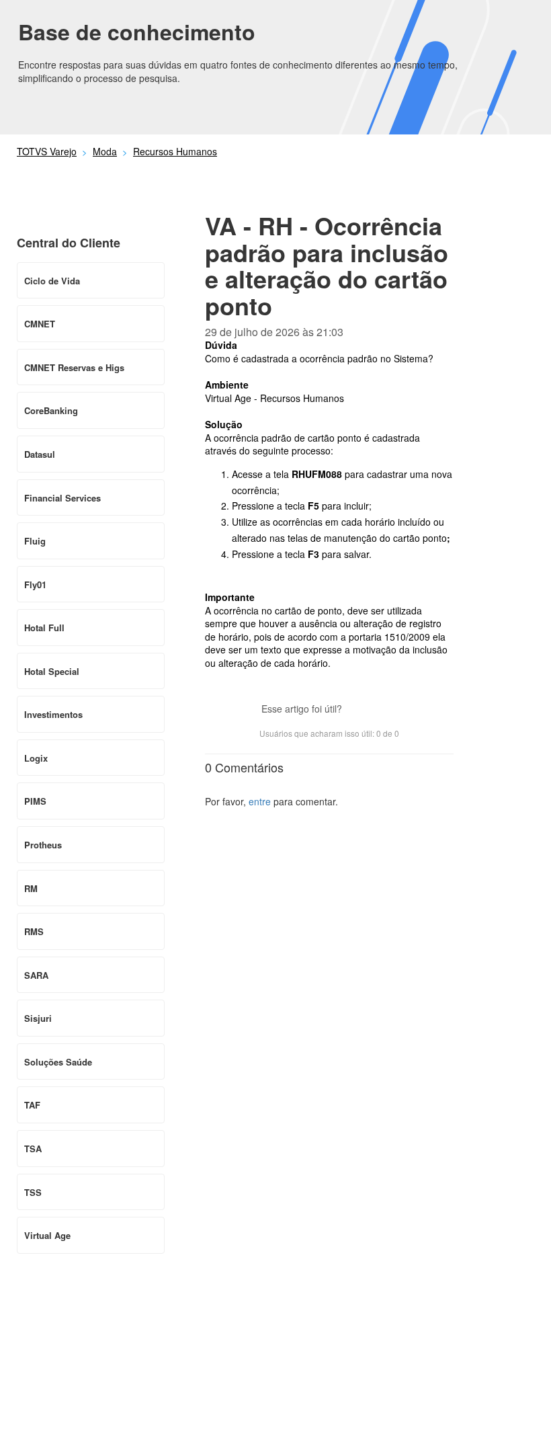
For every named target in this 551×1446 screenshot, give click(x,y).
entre (260, 801)
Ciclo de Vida (52, 280)
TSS (33, 1192)
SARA (36, 975)
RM (31, 888)
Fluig (35, 540)
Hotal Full (44, 627)
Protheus (43, 844)
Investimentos (53, 714)
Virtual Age (47, 1235)
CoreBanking (51, 410)
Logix (36, 758)
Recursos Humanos (175, 151)
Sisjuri (38, 1018)
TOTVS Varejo (47, 151)
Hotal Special (51, 671)
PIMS (35, 801)
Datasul (39, 454)
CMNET (39, 323)
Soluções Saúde (58, 1061)
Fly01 (35, 584)
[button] (359, 710)
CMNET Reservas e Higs (74, 367)
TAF (32, 1104)
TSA (33, 1148)
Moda (105, 151)
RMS (34, 931)
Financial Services (62, 497)
